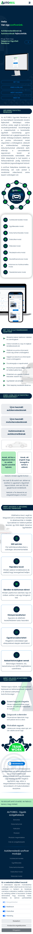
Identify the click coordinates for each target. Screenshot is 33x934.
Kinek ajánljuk (16, 87)
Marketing (9, 916)
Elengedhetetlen (12, 902)
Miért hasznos (16, 92)
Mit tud (16, 82)
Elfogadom (16, 930)
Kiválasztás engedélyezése (16, 925)
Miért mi (16, 98)
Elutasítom (16, 921)
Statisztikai (10, 911)
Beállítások (10, 907)
